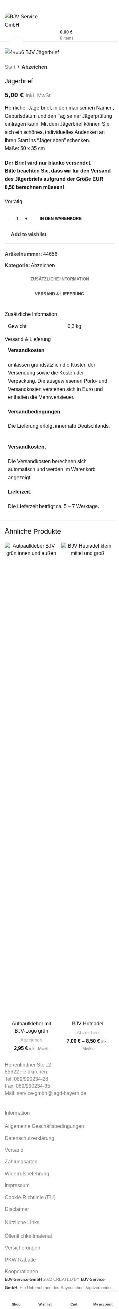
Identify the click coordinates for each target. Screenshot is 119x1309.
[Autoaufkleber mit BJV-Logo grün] (31, 780)
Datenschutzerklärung (29, 1138)
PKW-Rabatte (20, 1259)
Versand (14, 1150)
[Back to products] (103, 67)
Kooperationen (21, 1271)
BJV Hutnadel (87, 1023)
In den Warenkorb (61, 218)
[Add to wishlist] (49, 1063)
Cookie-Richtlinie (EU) (30, 1197)
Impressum (17, 1185)
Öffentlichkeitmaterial (28, 1236)
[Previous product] (95, 67)
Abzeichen (34, 67)
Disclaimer (17, 1209)
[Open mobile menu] (59, 6)
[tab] (59, 279)
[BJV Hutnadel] (88, 780)
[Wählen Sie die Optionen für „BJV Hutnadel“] (105, 1074)
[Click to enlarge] (17, 45)
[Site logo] (27, 20)
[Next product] (110, 67)
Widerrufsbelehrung (27, 1173)
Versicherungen (22, 1247)
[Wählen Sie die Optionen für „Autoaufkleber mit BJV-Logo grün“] (49, 1074)
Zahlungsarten (21, 1161)
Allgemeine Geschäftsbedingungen (44, 1126)
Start (10, 67)
